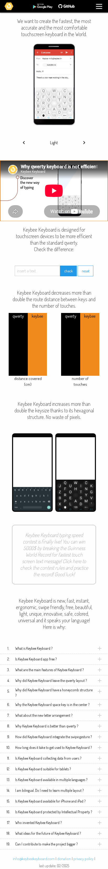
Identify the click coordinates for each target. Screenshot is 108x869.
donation (64, 858)
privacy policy (83, 858)
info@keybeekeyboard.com (34, 858)
